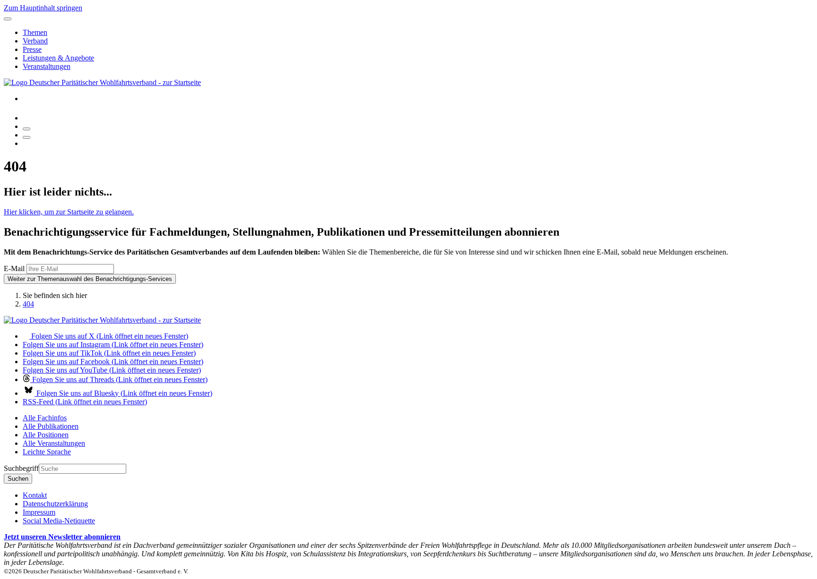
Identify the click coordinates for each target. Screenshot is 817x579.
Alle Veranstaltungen (54, 443)
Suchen (18, 478)
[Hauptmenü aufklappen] (7, 18)
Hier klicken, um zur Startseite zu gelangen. (69, 212)
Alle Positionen (46, 435)
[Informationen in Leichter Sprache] (28, 118)
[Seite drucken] (26, 129)
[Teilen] (26, 137)
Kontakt (35, 495)
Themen (35, 32)
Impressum (39, 512)
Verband (35, 41)
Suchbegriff (21, 468)
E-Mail (14, 268)
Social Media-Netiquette (59, 521)
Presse (32, 49)
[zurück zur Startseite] (102, 82)
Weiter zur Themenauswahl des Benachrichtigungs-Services (90, 278)
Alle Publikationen (50, 426)
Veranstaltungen (46, 66)
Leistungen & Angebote (58, 58)
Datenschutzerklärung (55, 504)
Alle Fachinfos (45, 418)
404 (28, 304)
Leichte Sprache (47, 452)
